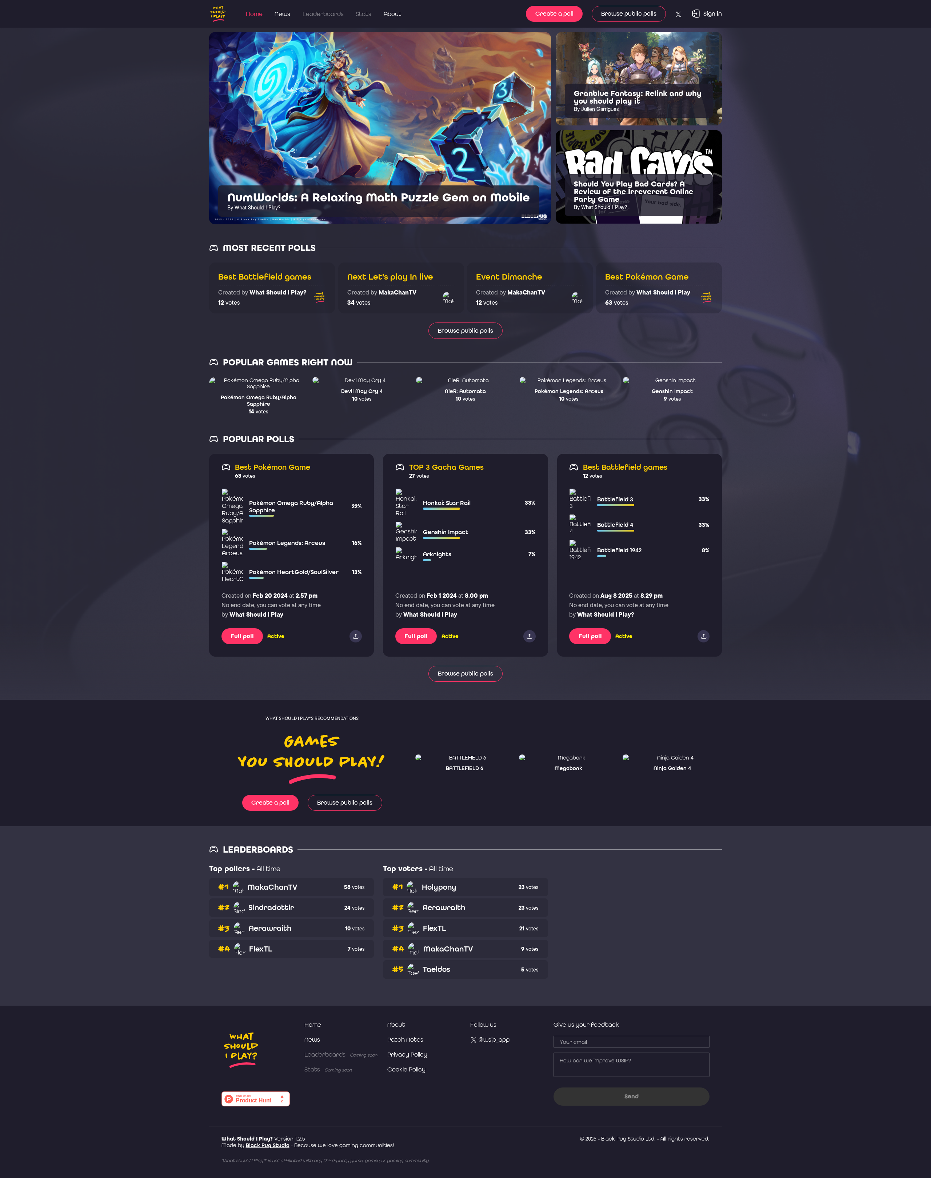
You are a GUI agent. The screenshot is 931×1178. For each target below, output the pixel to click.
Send (631, 1096)
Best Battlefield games (264, 277)
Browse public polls (628, 13)
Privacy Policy (407, 1054)
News (282, 13)
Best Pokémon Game (647, 277)
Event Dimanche (509, 277)
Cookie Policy (406, 1069)
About (392, 13)
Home (254, 13)
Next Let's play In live (390, 277)
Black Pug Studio (267, 1145)
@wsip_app (493, 1039)
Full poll (242, 636)
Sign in (712, 13)
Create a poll (554, 13)
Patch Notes (405, 1039)
